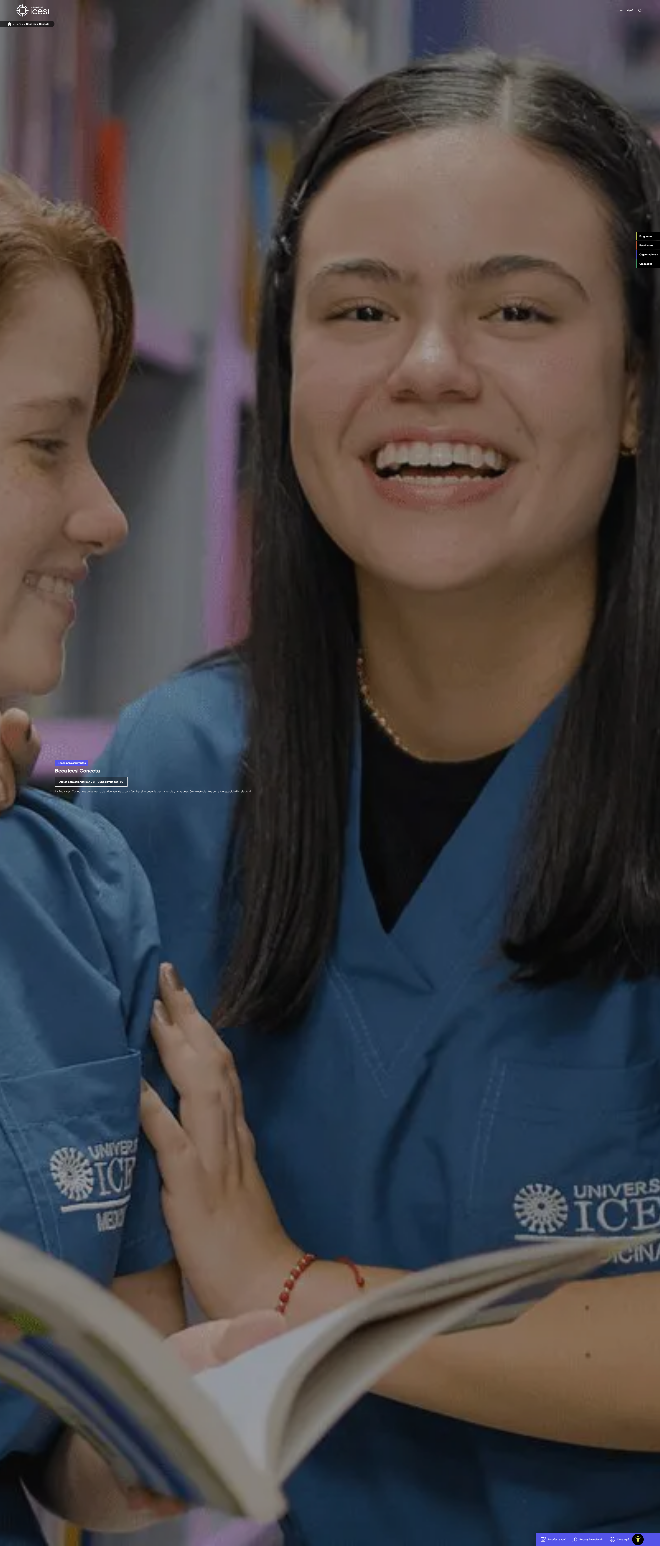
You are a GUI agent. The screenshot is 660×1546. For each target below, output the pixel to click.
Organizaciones (648, 254)
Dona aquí (623, 1539)
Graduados (645, 263)
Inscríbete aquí (556, 1539)
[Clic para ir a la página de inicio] (32, 10)
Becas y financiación (591, 1539)
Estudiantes (646, 245)
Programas (645, 236)
